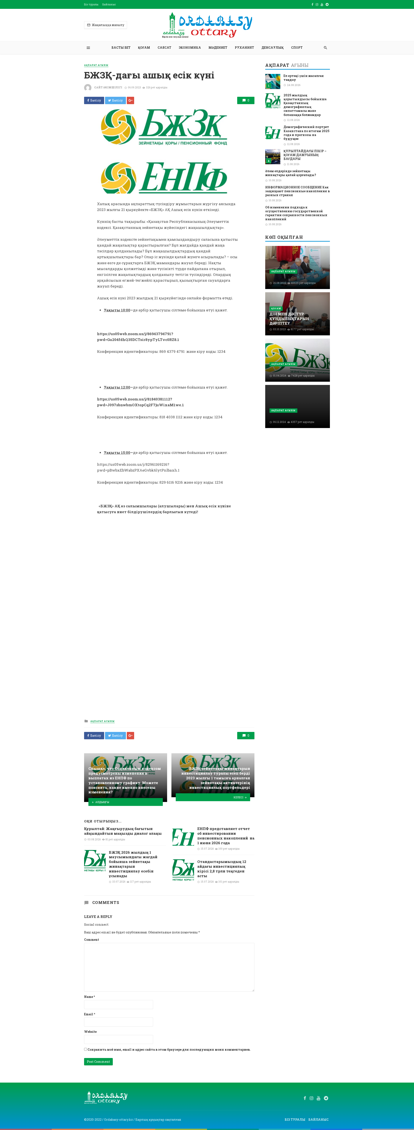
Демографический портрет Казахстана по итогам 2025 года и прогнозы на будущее (306, 133)
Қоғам (144, 47)
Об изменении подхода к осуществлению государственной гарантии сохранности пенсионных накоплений (296, 213)
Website (90, 1032)
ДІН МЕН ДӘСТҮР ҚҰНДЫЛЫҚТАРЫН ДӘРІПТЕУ (289, 319)
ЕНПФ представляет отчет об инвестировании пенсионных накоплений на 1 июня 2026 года (225, 835)
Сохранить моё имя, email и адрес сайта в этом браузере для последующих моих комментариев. (169, 1049)
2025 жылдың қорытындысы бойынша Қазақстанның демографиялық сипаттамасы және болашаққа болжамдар (305, 105)
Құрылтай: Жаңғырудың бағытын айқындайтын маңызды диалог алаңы (123, 831)
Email (89, 1014)
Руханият (244, 47)
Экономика (190, 47)
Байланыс (109, 4)
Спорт (297, 47)
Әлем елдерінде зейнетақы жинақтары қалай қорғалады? (290, 173)
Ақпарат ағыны (96, 65)
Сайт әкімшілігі (108, 87)
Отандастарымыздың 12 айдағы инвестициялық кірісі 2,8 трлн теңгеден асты (221, 868)
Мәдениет (218, 47)
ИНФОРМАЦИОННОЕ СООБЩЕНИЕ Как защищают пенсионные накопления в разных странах (297, 191)
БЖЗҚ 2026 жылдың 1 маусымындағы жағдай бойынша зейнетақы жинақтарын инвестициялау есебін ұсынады (133, 864)
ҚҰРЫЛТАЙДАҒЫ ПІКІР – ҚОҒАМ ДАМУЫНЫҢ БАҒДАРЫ (305, 155)
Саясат (164, 47)
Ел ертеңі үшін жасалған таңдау (304, 78)
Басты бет (120, 47)
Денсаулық (273, 47)
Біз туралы (91, 4)
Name (89, 997)
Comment (91, 940)
